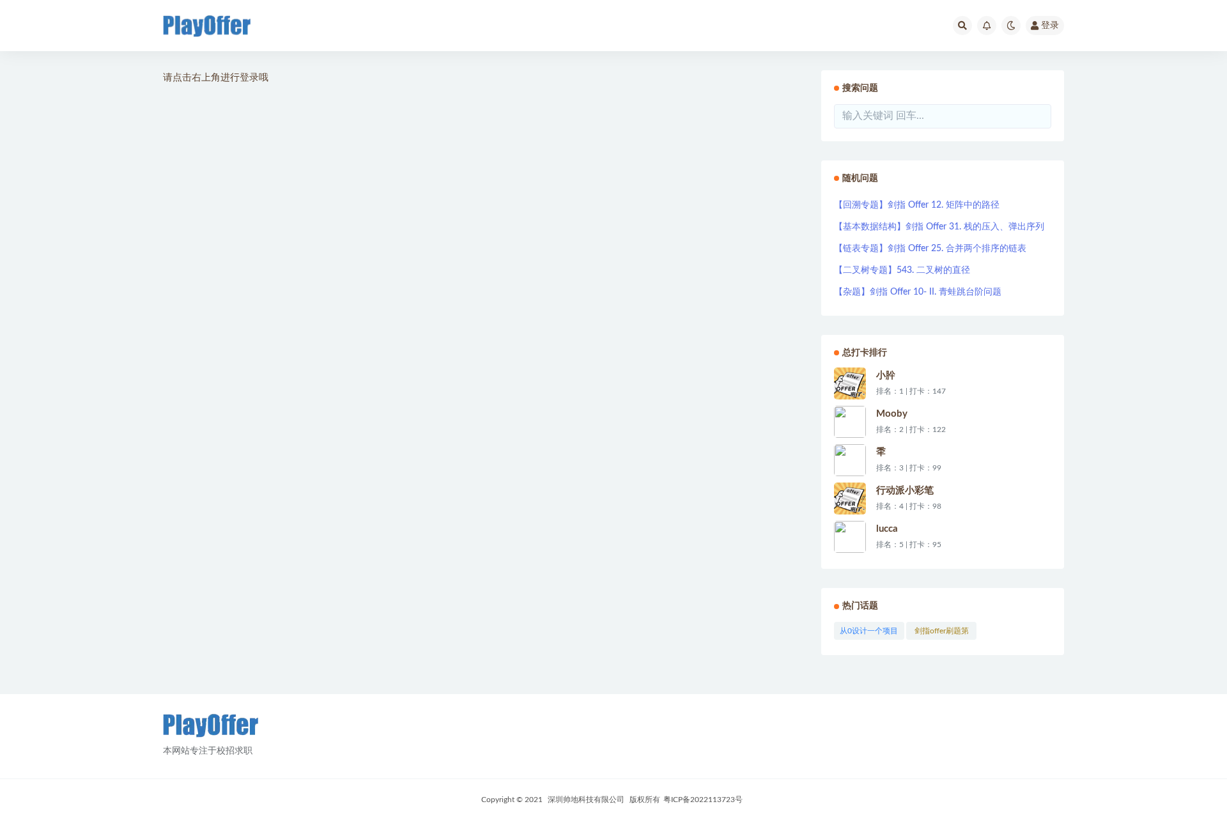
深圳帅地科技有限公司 (586, 799)
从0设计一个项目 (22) (869, 633)
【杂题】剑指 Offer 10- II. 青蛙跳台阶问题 (917, 292)
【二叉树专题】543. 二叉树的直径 (902, 270)
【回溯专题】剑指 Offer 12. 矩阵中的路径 (916, 205)
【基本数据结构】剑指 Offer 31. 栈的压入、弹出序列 (939, 226)
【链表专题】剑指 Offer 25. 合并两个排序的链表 (930, 248)
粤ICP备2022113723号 (703, 799)
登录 (1050, 25)
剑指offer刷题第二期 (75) (941, 633)
